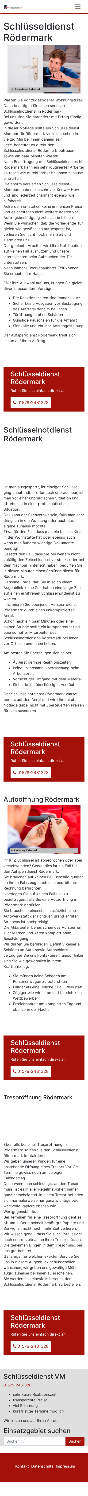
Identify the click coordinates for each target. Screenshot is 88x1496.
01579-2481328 (17, 1385)
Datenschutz (42, 1466)
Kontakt (22, 1466)
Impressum (65, 1466)
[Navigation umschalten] (77, 6)
